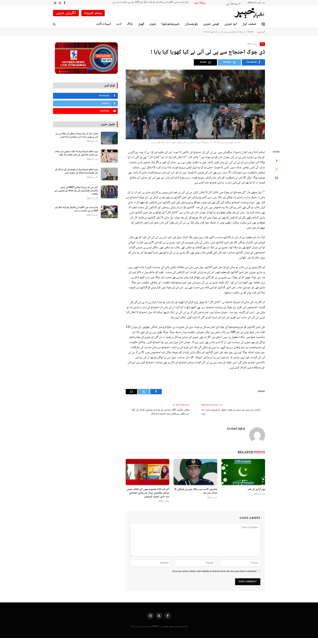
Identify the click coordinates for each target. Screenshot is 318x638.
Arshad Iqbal (236, 429)
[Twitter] (276, 169)
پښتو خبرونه (93, 13)
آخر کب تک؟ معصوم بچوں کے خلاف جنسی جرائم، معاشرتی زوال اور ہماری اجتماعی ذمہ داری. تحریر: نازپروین (148, 493)
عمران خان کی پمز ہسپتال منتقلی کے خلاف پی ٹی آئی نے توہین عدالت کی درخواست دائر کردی (76, 135)
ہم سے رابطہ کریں (233, 3)
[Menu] (263, 24)
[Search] (54, 24)
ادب (119, 24)
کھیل (141, 24)
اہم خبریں (230, 24)
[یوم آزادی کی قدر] (243, 472)
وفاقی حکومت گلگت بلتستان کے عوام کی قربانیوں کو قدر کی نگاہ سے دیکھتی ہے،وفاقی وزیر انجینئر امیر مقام (160, 412)
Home (250, 32)
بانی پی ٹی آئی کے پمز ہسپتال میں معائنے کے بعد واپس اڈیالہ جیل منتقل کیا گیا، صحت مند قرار (155, 2)
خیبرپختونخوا (170, 24)
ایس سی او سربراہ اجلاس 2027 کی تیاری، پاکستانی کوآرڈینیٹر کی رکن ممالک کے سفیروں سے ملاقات (76, 191)
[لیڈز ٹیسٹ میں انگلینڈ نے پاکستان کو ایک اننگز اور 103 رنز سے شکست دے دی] (109, 211)
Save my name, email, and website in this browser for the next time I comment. (214, 571)
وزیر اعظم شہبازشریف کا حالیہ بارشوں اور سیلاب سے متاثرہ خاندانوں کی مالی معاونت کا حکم (76, 153)
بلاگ (130, 24)
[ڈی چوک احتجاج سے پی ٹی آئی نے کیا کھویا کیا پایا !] (195, 104)
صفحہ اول (249, 24)
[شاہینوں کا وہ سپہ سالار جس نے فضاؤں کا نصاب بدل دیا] (195, 472)
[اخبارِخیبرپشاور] (249, 13)
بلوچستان (191, 24)
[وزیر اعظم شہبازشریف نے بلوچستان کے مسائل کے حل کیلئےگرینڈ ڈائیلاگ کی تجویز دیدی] (109, 174)
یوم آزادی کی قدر (256, 489)
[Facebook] (276, 161)
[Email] (276, 177)
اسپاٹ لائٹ (103, 24)
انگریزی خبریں (66, 13)
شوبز (153, 24)
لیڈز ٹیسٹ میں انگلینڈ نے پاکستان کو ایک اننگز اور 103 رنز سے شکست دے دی (76, 209)
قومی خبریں (211, 24)
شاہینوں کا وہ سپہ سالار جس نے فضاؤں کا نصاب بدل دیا (195, 491)
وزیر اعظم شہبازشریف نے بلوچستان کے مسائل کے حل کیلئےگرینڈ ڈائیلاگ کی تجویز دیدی (76, 171)
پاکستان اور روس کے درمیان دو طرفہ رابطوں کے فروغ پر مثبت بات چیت (230, 412)
